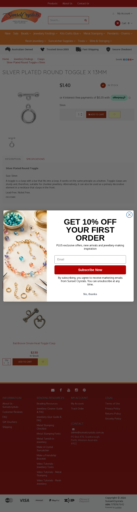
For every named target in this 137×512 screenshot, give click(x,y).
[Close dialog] (129, 215)
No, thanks (90, 294)
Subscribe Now (90, 270)
